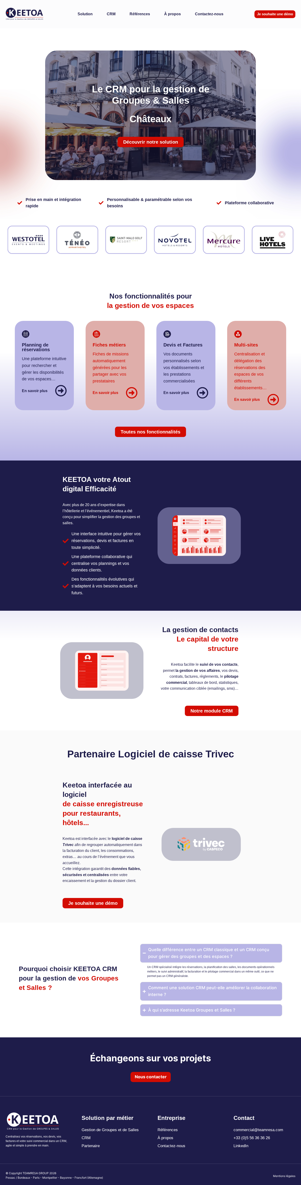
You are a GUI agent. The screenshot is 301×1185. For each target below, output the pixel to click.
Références (140, 14)
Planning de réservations (36, 347)
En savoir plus (35, 391)
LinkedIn (241, 1146)
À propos (172, 14)
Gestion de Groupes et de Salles (110, 1130)
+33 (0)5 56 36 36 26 (252, 1138)
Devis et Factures (182, 344)
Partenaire (91, 1146)
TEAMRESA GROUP (36, 1173)
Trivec (68, 845)
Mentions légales (284, 1176)
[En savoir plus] (61, 391)
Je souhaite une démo (275, 14)
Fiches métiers (109, 344)
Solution (85, 14)
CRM (111, 14)
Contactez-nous (209, 14)
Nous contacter (150, 1076)
